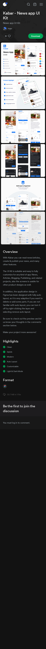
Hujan (10, 28)
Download (35, 36)
